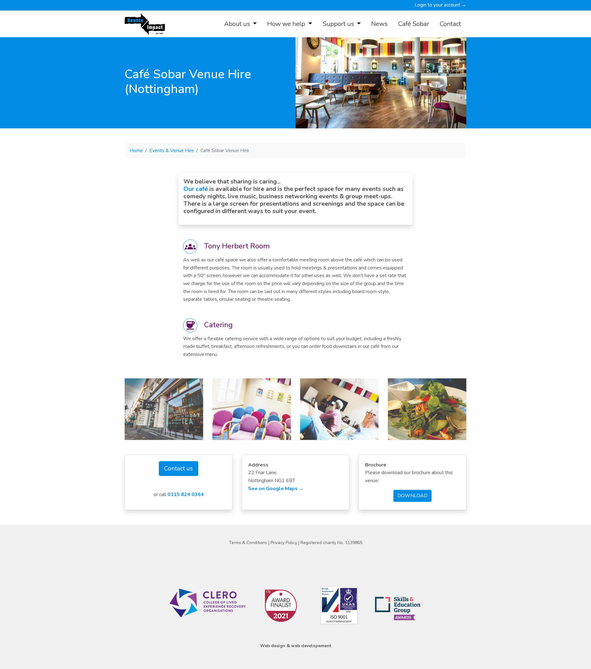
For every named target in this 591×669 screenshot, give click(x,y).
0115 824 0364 (185, 494)
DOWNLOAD (412, 495)
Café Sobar (413, 23)
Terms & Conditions (248, 543)
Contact (450, 23)
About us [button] (237, 23)
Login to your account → (440, 5)
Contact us (178, 468)
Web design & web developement (295, 646)
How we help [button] (287, 23)
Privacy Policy (284, 543)
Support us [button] (339, 23)
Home (136, 150)
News (379, 23)
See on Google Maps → (276, 488)
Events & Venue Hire (171, 150)
